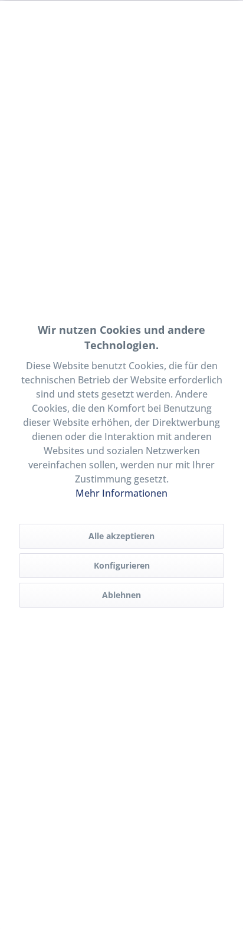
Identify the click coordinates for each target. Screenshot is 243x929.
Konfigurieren (122, 565)
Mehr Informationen (121, 493)
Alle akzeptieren (121, 535)
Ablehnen (121, 594)
